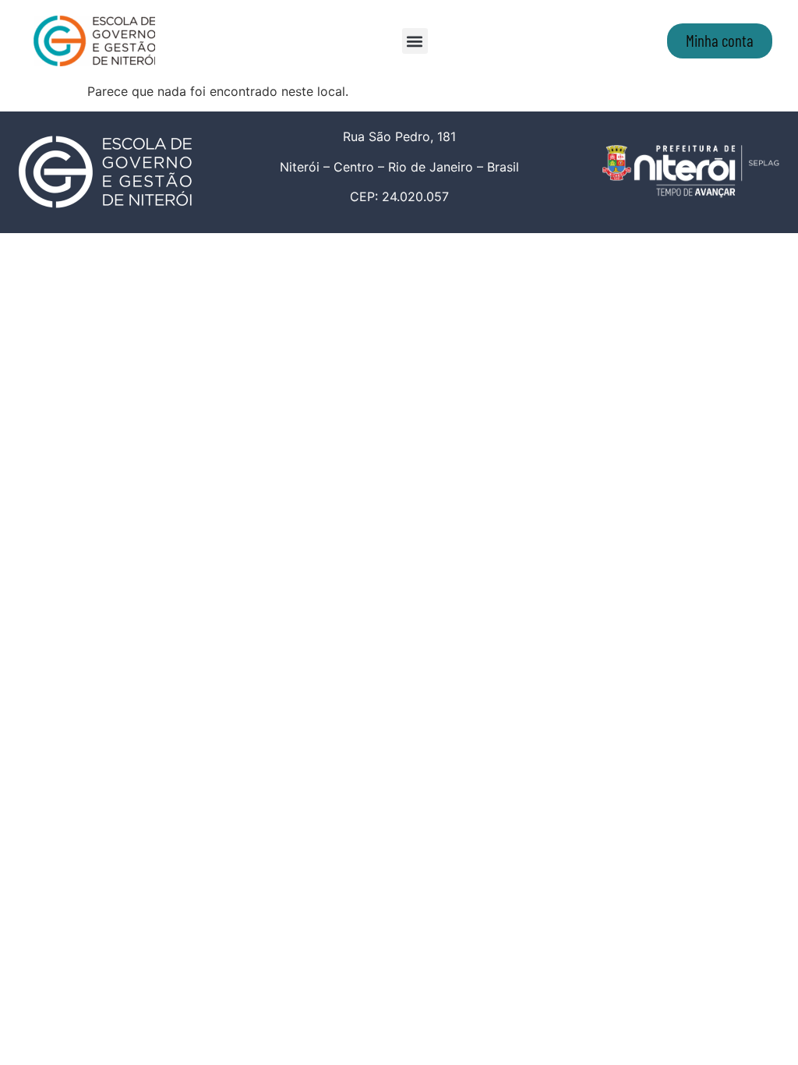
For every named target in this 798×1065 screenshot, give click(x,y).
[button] (415, 41)
